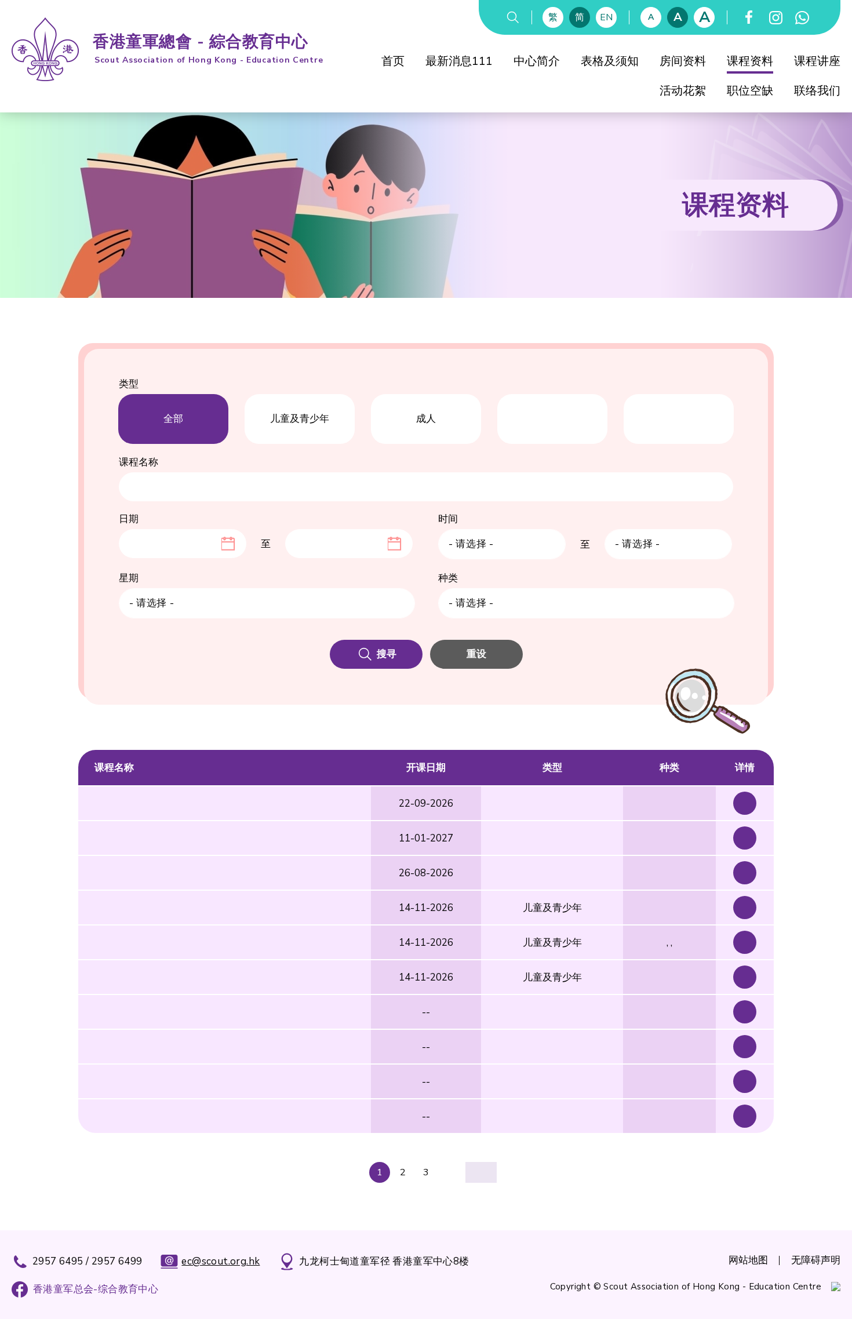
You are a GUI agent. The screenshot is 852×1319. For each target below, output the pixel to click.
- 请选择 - (471, 544)
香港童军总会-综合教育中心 (95, 1289)
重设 (476, 654)
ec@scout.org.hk (220, 1261)
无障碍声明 (815, 1260)
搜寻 (386, 654)
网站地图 (748, 1260)
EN (606, 17)
